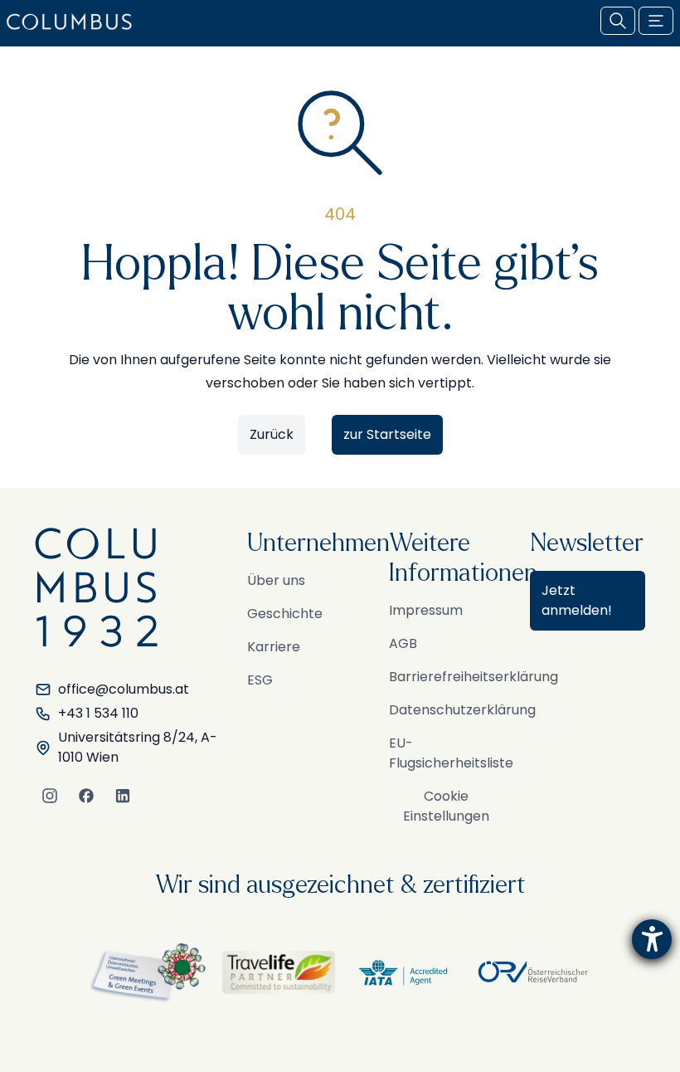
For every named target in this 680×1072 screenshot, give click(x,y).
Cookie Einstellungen (446, 806)
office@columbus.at (123, 689)
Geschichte (285, 613)
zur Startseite (387, 434)
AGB (403, 643)
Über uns (276, 580)
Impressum (426, 610)
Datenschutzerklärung (462, 709)
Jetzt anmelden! (577, 600)
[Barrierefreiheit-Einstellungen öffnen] (652, 939)
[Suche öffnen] (617, 21)
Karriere (273, 646)
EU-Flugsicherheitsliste (451, 752)
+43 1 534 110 (98, 713)
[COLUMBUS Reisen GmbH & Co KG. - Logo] (74, 21)
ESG (260, 679)
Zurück (272, 434)
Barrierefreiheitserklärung (473, 676)
